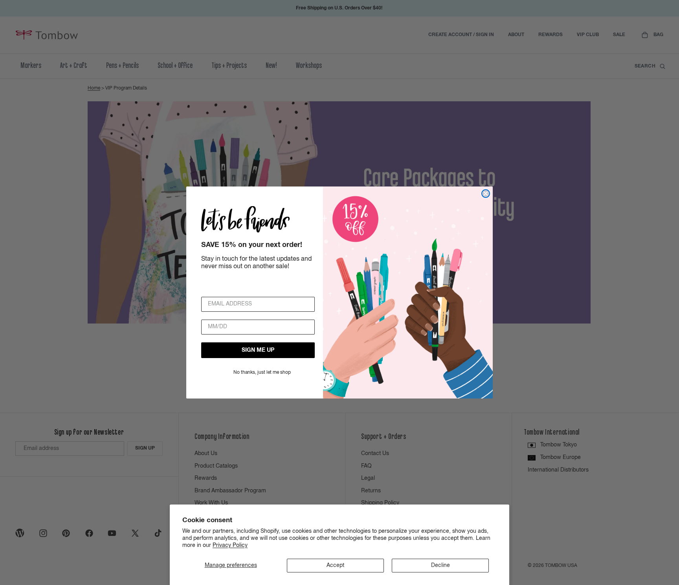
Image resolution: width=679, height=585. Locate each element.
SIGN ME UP (258, 350)
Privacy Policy (230, 545)
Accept (335, 565)
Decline (440, 565)
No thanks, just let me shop (262, 372)
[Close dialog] (486, 193)
